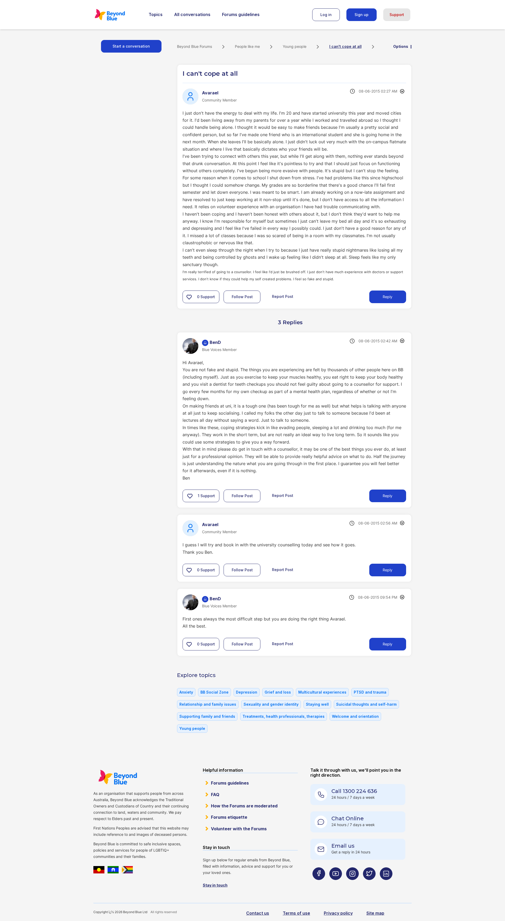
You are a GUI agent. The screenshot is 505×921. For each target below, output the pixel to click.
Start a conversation (131, 46)
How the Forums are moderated (244, 805)
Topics (156, 14)
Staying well (317, 704)
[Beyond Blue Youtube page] (335, 884)
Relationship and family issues (207, 704)
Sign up (361, 14)
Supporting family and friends (207, 716)
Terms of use (296, 913)
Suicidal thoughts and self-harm (366, 704)
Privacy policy (338, 913)
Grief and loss (278, 692)
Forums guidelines (241, 14)
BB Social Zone (214, 692)
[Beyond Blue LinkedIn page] (386, 884)
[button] (189, 297)
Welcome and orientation (355, 716)
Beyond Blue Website (117, 777)
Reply (387, 296)
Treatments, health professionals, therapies (284, 716)
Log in (326, 14)
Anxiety (186, 692)
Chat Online (347, 818)
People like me (247, 46)
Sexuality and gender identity (271, 704)
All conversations (192, 14)
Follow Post (242, 296)
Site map (375, 913)
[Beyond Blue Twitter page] (369, 884)
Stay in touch (215, 885)
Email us (343, 846)
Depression (246, 692)
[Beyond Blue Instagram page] (352, 884)
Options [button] (400, 46)
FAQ (215, 794)
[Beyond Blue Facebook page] (318, 884)
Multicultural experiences (322, 692)
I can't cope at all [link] (345, 46)
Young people (294, 46)
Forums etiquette (229, 817)
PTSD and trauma (370, 692)
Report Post (282, 296)
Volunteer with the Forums (239, 828)
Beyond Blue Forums (117, 14)
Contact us (257, 913)
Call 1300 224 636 (354, 791)
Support (397, 14)
